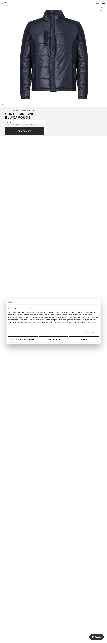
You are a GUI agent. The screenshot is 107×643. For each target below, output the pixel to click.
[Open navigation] (103, 3)
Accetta (84, 339)
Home (7, 111)
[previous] (5, 48)
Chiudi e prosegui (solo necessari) (22, 339)
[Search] (90, 3)
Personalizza (52, 339)
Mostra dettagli (89, 333)
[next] (102, 48)
